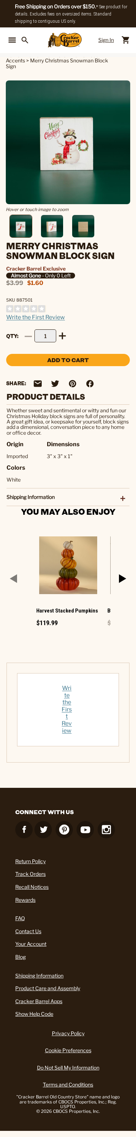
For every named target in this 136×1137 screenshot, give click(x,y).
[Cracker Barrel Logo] (65, 40)
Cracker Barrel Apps (38, 1001)
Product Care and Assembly (47, 988)
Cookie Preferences (68, 1050)
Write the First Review (35, 317)
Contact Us (28, 931)
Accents (15, 60)
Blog (20, 957)
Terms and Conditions (68, 1084)
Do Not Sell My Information (68, 1067)
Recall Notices (32, 887)
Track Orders (30, 874)
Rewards (25, 900)
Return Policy (30, 861)
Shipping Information (39, 976)
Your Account (30, 944)
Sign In (106, 40)
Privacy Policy (68, 1033)
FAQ (20, 918)
